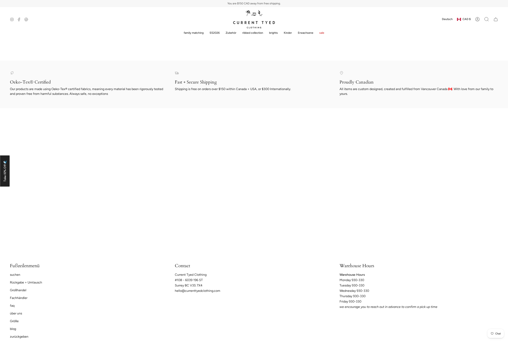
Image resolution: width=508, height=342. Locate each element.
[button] (194, 33)
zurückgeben (19, 336)
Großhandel (18, 290)
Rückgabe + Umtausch (26, 282)
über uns (16, 313)
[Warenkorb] (495, 19)
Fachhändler (18, 298)
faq (12, 305)
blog (13, 329)
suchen (15, 275)
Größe (14, 321)
